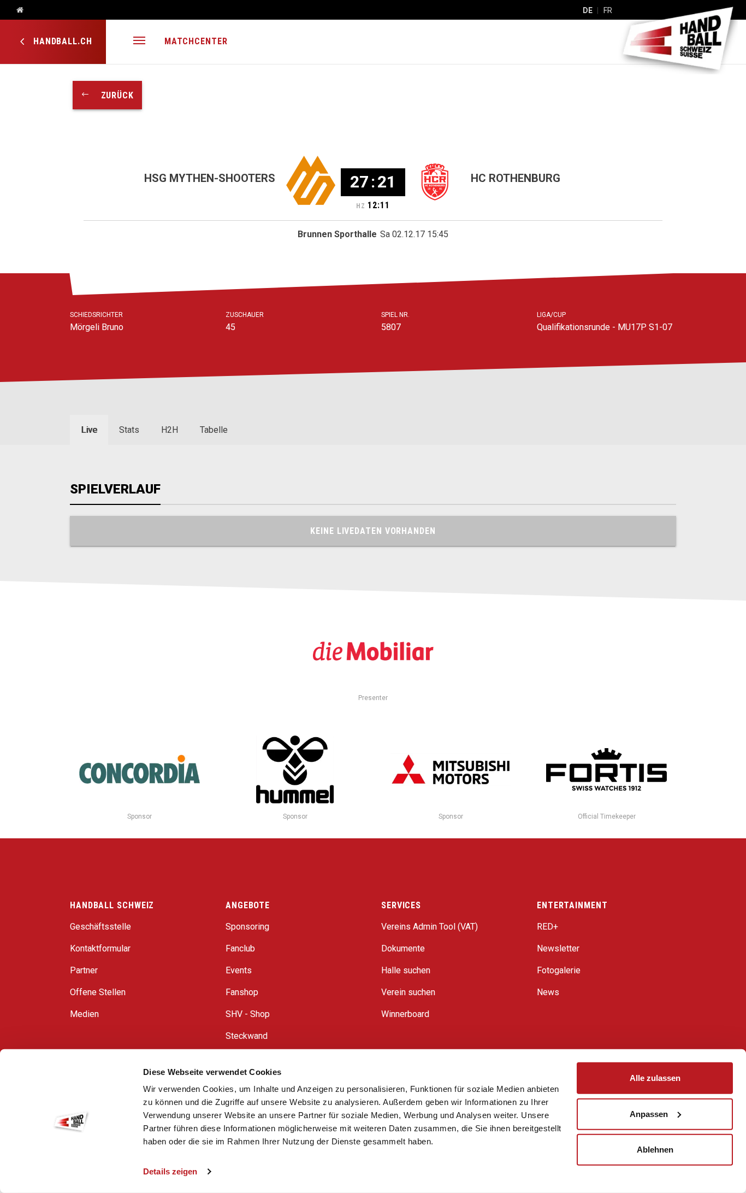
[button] (139, 42)
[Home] (15, 10)
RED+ (547, 926)
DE (588, 10)
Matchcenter (196, 41)
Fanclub (240, 948)
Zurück (112, 95)
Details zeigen (170, 1171)
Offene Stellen (98, 992)
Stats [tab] (129, 430)
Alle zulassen (655, 1078)
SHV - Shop (248, 1014)
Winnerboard (405, 1014)
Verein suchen (408, 992)
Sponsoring (247, 926)
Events (239, 970)
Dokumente (403, 948)
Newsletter (558, 948)
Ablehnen (655, 1149)
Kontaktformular (100, 948)
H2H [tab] (169, 430)
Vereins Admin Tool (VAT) (429, 926)
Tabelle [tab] (214, 430)
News (548, 992)
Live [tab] (89, 430)
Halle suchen (405, 970)
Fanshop (242, 992)
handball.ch (61, 41)
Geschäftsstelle (100, 926)
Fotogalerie (559, 970)
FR (607, 10)
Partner (84, 970)
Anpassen (649, 1113)
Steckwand (247, 1036)
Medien (84, 1014)
